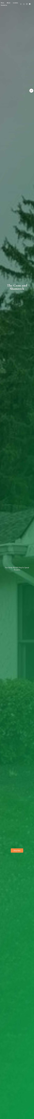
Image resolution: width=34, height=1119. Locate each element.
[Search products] (31, 91)
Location (15, 3)
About (8, 3)
